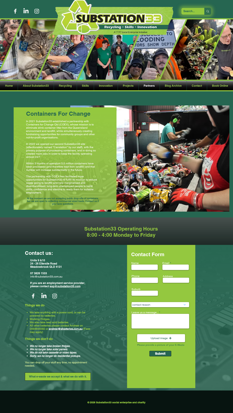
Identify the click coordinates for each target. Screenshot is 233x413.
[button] (161, 338)
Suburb (136, 289)
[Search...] (207, 11)
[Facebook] (15, 11)
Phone (136, 276)
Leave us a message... (145, 312)
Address (168, 276)
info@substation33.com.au (46, 276)
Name (135, 263)
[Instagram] (37, 11)
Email (165, 263)
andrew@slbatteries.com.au (66, 328)
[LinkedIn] (26, 11)
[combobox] (160, 304)
